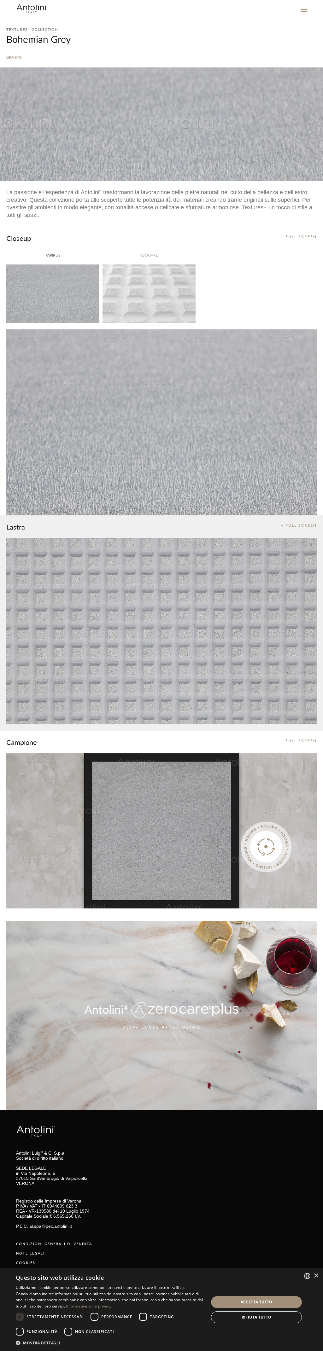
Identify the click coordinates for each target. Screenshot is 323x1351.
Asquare (149, 255)
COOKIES (25, 1262)
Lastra (15, 527)
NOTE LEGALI (30, 1253)
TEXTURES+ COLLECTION (32, 29)
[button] (109, 1342)
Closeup (18, 238)
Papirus (53, 255)
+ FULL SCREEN (299, 236)
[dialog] (161, 1309)
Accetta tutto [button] (257, 1302)
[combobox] (307, 1276)
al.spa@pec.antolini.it (50, 1226)
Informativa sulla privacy (88, 1306)
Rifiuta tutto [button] (257, 1317)
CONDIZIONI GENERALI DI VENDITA (54, 1243)
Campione (21, 742)
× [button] (316, 1275)
